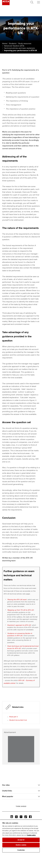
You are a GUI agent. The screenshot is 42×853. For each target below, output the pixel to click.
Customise (21, 850)
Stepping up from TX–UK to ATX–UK (20, 610)
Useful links (7, 791)
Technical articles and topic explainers (19, 48)
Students (12, 43)
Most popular (7, 796)
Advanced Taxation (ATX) (14, 46)
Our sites (6, 785)
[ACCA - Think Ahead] (6, 4)
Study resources (24, 43)
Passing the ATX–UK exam (16, 600)
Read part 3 (13, 717)
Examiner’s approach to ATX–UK (19, 625)
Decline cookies (21, 845)
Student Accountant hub (18, 720)
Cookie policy (31, 835)
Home (4, 43)
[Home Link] (21, 806)
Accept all (21, 840)
